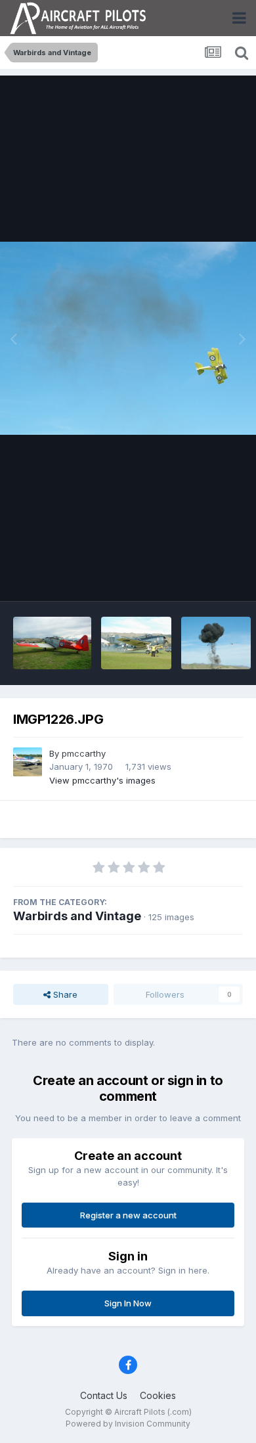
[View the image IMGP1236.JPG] (216, 643)
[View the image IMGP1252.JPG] (52, 643)
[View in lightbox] (128, 338)
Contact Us (103, 1395)
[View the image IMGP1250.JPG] (136, 643)
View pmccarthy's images (102, 780)
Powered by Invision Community (128, 1424)
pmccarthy (84, 753)
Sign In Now (128, 1303)
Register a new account (128, 1215)
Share (64, 994)
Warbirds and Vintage (77, 916)
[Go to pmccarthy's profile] (27, 761)
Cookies (158, 1395)
